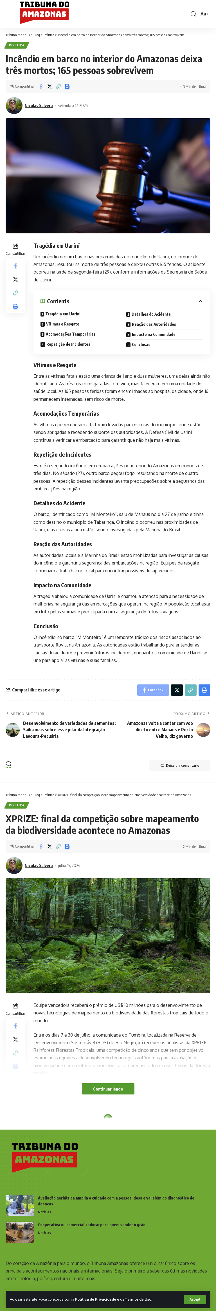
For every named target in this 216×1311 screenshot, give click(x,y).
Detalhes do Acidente (151, 314)
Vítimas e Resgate (62, 324)
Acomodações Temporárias (71, 334)
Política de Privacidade (95, 1299)
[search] (193, 14)
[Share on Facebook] (41, 86)
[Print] (67, 86)
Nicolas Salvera (39, 105)
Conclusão (141, 344)
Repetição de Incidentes (68, 344)
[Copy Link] (58, 86)
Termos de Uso (138, 1299)
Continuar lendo (108, 1088)
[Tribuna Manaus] (46, 14)
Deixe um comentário (182, 765)
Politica (16, 45)
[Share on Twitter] (49, 86)
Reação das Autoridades (154, 324)
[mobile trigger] (10, 14)
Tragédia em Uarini (62, 313)
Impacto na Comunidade (154, 334)
